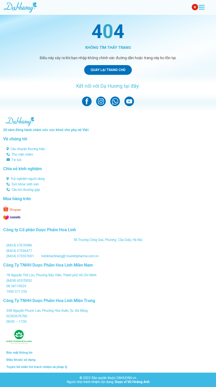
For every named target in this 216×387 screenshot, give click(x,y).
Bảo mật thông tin (19, 352)
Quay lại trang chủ (108, 70)
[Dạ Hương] (20, 7)
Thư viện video (22, 154)
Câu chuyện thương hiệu (28, 149)
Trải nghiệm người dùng (28, 179)
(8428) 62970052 (19, 281)
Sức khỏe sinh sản (25, 184)
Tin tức (17, 160)
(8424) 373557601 (20, 256)
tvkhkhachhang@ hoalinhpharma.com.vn (70, 256)
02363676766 (16, 316)
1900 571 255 (16, 292)
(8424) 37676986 (19, 245)
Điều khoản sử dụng (20, 360)
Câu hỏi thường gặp (26, 190)
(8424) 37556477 (19, 251)
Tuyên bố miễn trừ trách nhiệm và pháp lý (36, 367)
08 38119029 (16, 286)
